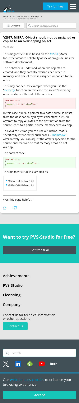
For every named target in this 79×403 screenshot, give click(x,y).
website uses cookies (27, 379)
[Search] (7, 353)
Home (5, 16)
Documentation (19, 16)
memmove (59, 135)
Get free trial (39, 250)
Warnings (35, 16)
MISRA (54, 54)
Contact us (15, 326)
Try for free (55, 6)
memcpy (9, 90)
